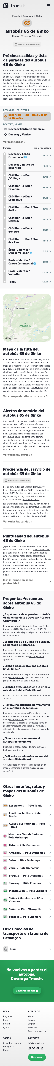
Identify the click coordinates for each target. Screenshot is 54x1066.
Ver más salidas (13, 141)
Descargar (37, 1057)
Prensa (6, 1023)
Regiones (7, 1016)
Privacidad (33, 1027)
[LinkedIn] (42, 1048)
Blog (5, 1020)
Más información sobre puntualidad (18, 581)
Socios (7, 1038)
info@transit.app (36, 1043)
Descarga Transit (25, 990)
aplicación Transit (31, 499)
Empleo (32, 1023)
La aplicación (18, 436)
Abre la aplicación (39, 372)
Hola (6, 1011)
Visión (31, 1016)
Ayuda (6, 1027)
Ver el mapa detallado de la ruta (24, 396)
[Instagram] (29, 1048)
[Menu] (48, 6)
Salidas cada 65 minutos (29, 44)
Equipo (31, 1020)
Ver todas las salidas (16, 521)
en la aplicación (14, 98)
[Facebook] (37, 1048)
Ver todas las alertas (16, 454)
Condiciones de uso (37, 1031)
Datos (6, 1050)
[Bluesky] (33, 1048)
